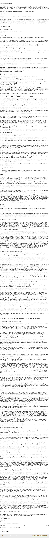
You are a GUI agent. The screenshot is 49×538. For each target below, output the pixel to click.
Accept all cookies (34, 535)
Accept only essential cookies (42, 535)
